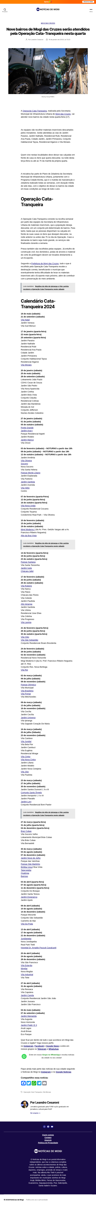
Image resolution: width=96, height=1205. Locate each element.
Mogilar (24, 968)
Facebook (39, 1046)
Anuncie (48, 1140)
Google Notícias (63, 1072)
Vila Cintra (25, 756)
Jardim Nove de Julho (30, 858)
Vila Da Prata (27, 924)
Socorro (24, 463)
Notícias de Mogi (17, 1200)
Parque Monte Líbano (30, 473)
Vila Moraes (26, 365)
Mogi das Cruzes (63, 114)
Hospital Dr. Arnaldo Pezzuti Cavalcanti (38, 947)
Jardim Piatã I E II (29, 1025)
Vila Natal (25, 320)
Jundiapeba (26, 938)
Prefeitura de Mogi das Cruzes (45, 263)
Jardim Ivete (26, 568)
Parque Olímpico (28, 685)
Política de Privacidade (48, 1143)
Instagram (28, 1046)
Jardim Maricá (27, 440)
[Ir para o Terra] (48, 2)
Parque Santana (28, 562)
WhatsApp (54, 1049)
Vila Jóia (25, 772)
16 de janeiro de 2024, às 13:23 (59, 39)
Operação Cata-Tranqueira (35, 111)
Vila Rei (24, 670)
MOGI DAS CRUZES (48, 23)
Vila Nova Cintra (28, 759)
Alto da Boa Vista (29, 535)
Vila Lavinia (26, 622)
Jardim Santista (28, 482)
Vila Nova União (28, 505)
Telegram (41, 1049)
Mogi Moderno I (28, 529)
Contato (48, 1137)
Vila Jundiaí (26, 741)
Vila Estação (26, 965)
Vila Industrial (27, 974)
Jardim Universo (28, 717)
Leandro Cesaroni (37, 39)
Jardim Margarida (29, 1016)
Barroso (24, 876)
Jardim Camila (27, 995)
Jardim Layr (26, 801)
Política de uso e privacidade (37, 1200)
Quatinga (25, 873)
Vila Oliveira (26, 460)
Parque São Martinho (30, 864)
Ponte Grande (27, 428)
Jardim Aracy (27, 430)
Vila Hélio (25, 488)
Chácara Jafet (27, 571)
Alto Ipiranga (26, 604)
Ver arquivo (35, 1113)
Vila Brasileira (27, 691)
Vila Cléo (25, 637)
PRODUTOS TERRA (88, 1)
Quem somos (48, 1135)
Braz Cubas (26, 831)
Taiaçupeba (26, 870)
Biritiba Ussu (26, 867)
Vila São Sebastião (29, 640)
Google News (52, 1046)
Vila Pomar (26, 694)
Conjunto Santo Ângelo (31, 792)
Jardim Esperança (29, 897)
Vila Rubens (26, 586)
